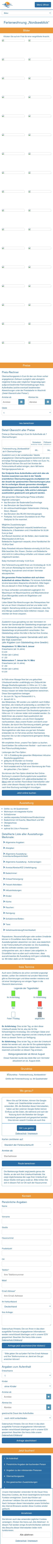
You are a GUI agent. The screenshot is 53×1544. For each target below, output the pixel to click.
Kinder (5, 1381)
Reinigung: (10, 913)
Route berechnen (26, 1163)
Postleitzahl (7, 1248)
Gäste (4, 408)
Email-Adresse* (9, 1291)
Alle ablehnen (26, 1534)
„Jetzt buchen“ (15, 778)
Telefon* (5, 1270)
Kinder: (9, 895)
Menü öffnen (43, 4)
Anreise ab (6, 397)
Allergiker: (10, 848)
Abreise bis (33, 397)
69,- (36, 450)
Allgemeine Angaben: (15, 842)
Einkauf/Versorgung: (14, 878)
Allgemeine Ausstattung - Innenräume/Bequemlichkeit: (15, 855)
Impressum (33, 1540)
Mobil (4, 1280)
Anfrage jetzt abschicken (26, 1345)
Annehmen (26, 1513)
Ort (3, 1259)
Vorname (6, 1216)
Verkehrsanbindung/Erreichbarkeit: (21, 930)
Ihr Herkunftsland (9, 1301)
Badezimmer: (11, 873)
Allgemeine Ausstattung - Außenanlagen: (24, 861)
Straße (5, 1227)
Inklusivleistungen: (14, 890)
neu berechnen (26, 423)
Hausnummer (8, 1238)
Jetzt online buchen (26, 792)
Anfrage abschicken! (27, 1440)
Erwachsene (7, 1370)
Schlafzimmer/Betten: (15, 918)
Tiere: (8, 924)
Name (4, 1206)
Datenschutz (21, 1540)
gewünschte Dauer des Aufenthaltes (18, 1413)
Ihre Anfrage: (7, 1312)
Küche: (9, 901)
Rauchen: (10, 907)
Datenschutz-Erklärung (12, 1340)
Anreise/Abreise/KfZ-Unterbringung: (21, 867)
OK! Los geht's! (26, 1128)
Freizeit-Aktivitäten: (14, 884)
